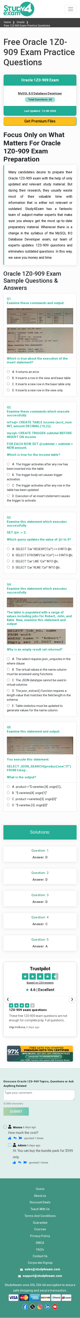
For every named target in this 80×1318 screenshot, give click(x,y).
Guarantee (40, 1222)
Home (8, 22)
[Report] (20, 1138)
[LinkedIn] (47, 1306)
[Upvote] (9, 1138)
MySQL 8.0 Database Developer (40, 93)
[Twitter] (32, 1306)
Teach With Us (40, 1209)
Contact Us (40, 1256)
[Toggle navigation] (71, 9)
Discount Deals (40, 1202)
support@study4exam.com (42, 1276)
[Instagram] (40, 1306)
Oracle (21, 22)
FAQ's (40, 1249)
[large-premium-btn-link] (40, 1054)
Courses (40, 1229)
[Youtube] (55, 1306)
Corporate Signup (40, 1262)
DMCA (40, 1242)
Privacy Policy (40, 1236)
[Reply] (14, 1138)
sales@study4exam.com (42, 1269)
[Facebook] (25, 1306)
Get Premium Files (39, 121)
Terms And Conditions (40, 1216)
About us (40, 1195)
